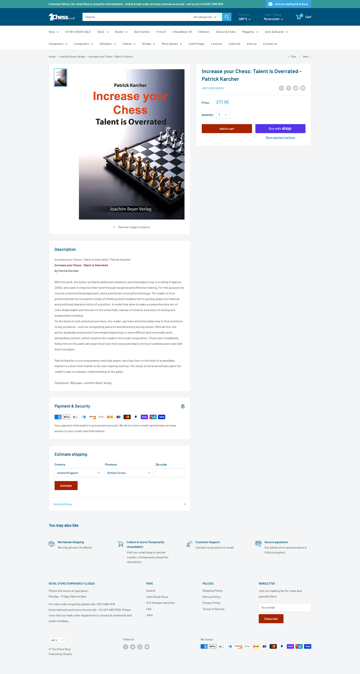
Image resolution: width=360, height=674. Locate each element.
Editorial (234, 43)
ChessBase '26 (182, 31)
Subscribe (271, 618)
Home (52, 56)
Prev (293, 56)
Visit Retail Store (157, 596)
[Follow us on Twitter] (132, 646)
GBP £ (54, 640)
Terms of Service (213, 609)
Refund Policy (63, 504)
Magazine (248, 31)
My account (272, 19)
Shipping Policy (212, 590)
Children (203, 31)
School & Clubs (226, 31)
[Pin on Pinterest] (288, 88)
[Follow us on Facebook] (125, 646)
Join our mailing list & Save (291, 4)
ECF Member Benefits (160, 602)
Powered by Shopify (60, 654)
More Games (170, 43)
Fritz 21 (161, 31)
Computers (81, 43)
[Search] (226, 17)
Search (150, 590)
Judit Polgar (197, 43)
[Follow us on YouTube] (147, 646)
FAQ (148, 609)
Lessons (216, 43)
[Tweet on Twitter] (295, 88)
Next (305, 56)
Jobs (149, 615)
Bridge (146, 43)
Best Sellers (142, 31)
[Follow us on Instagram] (139, 646)
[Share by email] (302, 88)
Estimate (66, 485)
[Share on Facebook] (281, 88)
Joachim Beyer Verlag (72, 56)
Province (111, 464)
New (52, 31)
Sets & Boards (274, 31)
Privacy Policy (211, 602)
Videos (127, 43)
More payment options (280, 137)
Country (60, 464)
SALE (101, 31)
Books (119, 31)
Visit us (251, 43)
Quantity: (208, 114)
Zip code (161, 464)
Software (106, 43)
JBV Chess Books (213, 88)
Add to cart (227, 128)
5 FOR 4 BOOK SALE (78, 31)
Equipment (56, 43)
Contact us (270, 43)
